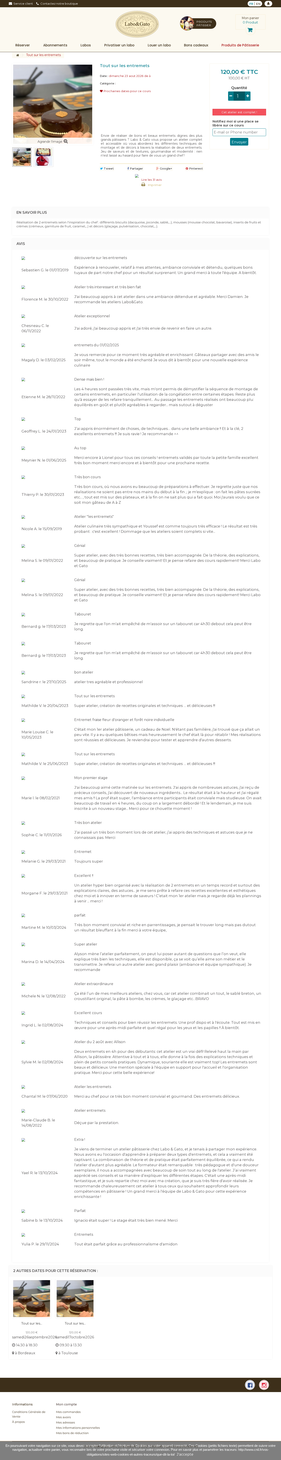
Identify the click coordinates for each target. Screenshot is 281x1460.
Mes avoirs (63, 1417)
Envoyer (239, 142)
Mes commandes (68, 1412)
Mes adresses (65, 1422)
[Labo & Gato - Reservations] (137, 24)
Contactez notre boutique (59, 3)
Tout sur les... (31, 1323)
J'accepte (185, 1454)
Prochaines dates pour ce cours (127, 91)
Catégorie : (107, 83)
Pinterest (195, 168)
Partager (136, 168)
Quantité (239, 88)
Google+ (165, 168)
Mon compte (66, 1404)
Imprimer (155, 185)
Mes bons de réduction (72, 1433)
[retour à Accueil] (17, 55)
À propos (18, 1422)
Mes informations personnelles (78, 1428)
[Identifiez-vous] (268, 3)
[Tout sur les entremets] (22, 157)
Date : (104, 76)
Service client (23, 3)
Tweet (108, 168)
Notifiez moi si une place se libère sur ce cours (236, 123)
